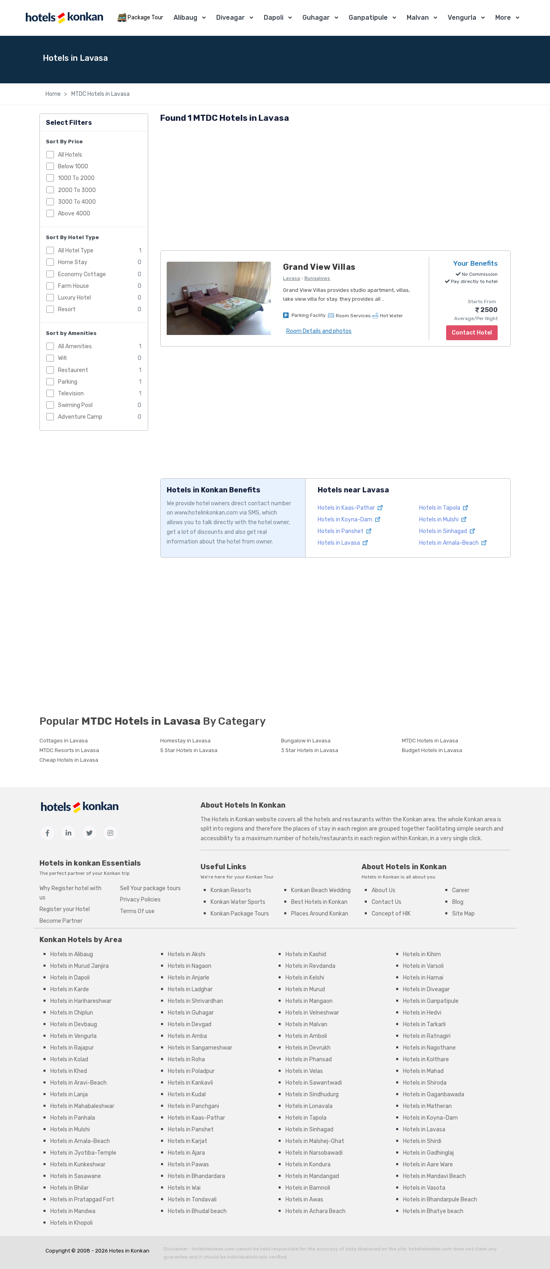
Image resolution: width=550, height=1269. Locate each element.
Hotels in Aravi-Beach (78, 1082)
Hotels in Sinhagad (443, 531)
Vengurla (462, 17)
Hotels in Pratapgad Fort (82, 1199)
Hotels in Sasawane (75, 1176)
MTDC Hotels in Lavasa (100, 94)
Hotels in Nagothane (429, 1047)
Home (53, 94)
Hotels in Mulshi (439, 519)
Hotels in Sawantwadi (313, 1082)
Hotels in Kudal (187, 1094)
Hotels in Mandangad (312, 1176)
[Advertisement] (335, 188)
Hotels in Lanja (69, 1094)
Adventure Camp (80, 416)
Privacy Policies (140, 899)
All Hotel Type (75, 250)
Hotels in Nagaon (189, 966)
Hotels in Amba (187, 1036)
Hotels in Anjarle (188, 977)
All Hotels (70, 154)
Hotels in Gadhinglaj (428, 1152)
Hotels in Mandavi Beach (434, 1176)
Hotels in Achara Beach (315, 1211)
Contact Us (386, 902)
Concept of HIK (391, 913)
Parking (67, 381)
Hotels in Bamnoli (307, 1187)
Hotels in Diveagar (426, 989)
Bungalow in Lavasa (306, 741)
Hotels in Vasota (424, 1187)
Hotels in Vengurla (73, 1036)
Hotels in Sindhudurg (312, 1094)
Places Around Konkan (319, 913)
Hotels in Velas (304, 1071)
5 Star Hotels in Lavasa (188, 750)
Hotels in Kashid (305, 954)
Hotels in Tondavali (192, 1199)
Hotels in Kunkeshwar (77, 1164)
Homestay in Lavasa (185, 741)
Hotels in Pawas (188, 1164)
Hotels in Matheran (427, 1106)
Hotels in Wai (184, 1187)
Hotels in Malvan (306, 1024)
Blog (457, 902)
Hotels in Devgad (189, 1024)
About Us (383, 890)
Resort (67, 309)
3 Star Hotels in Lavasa (309, 750)
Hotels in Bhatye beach (433, 1211)
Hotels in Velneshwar (312, 1012)
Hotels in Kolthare (426, 1059)
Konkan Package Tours (240, 913)
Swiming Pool (75, 405)
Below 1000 (73, 166)
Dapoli (273, 17)
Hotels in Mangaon (309, 1001)
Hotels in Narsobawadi (314, 1152)
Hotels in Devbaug (73, 1024)
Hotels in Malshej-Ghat (314, 1141)
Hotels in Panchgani (193, 1106)
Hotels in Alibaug (71, 954)
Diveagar (230, 17)
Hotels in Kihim (422, 954)
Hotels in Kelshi (304, 977)
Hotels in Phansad (308, 1059)
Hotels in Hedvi (422, 1012)
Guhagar (316, 17)
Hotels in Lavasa (339, 542)
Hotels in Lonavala (309, 1106)
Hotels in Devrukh (308, 1047)
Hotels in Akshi (186, 954)
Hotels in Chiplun (71, 1012)
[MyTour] (64, 18)
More (503, 17)
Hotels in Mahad (423, 1071)
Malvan (418, 17)
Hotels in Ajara (186, 1152)
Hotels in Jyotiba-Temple (83, 1152)
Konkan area (419, 819)
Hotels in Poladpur (191, 1071)
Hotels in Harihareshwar (81, 1001)
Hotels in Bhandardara (196, 1176)
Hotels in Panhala (72, 1117)
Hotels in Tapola (440, 507)
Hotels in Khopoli (71, 1222)
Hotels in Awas (304, 1199)
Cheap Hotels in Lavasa (68, 760)
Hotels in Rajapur (72, 1047)
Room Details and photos (319, 331)
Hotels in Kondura (308, 1164)
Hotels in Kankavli (190, 1082)
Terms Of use (137, 911)
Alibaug (185, 17)
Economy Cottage (82, 274)
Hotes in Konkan (129, 1251)
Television (71, 393)
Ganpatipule (368, 17)
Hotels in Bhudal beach (197, 1211)
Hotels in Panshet (341, 531)
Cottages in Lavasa (63, 741)
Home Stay (72, 262)
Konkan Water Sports (238, 902)
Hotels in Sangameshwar (200, 1047)
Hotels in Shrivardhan (195, 1001)
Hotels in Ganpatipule (431, 1001)
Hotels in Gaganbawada (433, 1094)
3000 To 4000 (77, 201)
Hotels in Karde (69, 989)
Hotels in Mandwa (72, 1211)
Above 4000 (74, 213)
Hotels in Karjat (187, 1141)
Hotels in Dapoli (70, 977)
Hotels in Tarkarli (424, 1024)
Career (460, 890)
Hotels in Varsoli (423, 966)
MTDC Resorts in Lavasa (69, 750)
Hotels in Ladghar (190, 989)
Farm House (73, 286)
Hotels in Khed (68, 1071)
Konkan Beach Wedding (321, 890)
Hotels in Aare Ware (428, 1164)
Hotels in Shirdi (422, 1141)
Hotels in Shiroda (425, 1082)
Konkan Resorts (231, 890)
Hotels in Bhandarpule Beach (440, 1199)
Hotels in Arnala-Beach (449, 542)
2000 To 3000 (77, 190)
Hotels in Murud (305, 989)
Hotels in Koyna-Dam (346, 519)
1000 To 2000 (76, 178)
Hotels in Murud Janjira (79, 966)
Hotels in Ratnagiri (427, 1036)
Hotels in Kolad (69, 1059)
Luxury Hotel (74, 297)
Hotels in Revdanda (310, 966)
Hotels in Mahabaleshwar (82, 1106)
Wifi (62, 358)
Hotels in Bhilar (69, 1187)
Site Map (463, 913)
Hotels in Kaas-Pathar (347, 507)
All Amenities (75, 346)
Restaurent (73, 370)
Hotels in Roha (186, 1059)
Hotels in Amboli (306, 1036)
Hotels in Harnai (423, 977)
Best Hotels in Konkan (319, 902)
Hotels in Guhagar (191, 1012)
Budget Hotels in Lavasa (432, 750)
